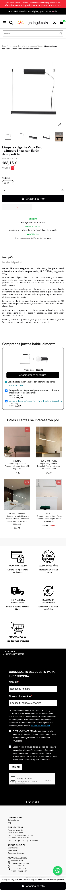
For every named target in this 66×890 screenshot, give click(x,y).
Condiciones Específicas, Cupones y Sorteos (23, 840)
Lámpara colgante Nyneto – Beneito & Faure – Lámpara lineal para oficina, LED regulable (17, 520)
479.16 (17, 473)
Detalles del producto (12, 262)
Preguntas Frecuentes (15, 830)
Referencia (6, 158)
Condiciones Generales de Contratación (22, 835)
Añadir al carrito (35, 198)
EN (55, 11)
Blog (9, 823)
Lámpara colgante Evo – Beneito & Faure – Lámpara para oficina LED (48, 466)
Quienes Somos (13, 820)
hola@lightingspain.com (20, 863)
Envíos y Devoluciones (15, 833)
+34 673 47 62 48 (17, 866)
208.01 (17, 528)
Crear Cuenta (13, 848)
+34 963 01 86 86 (18, 11)
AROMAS (17, 461)
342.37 (49, 473)
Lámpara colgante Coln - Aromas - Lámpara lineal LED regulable (17, 466)
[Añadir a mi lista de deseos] (17, 207)
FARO (48, 514)
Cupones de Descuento (16, 853)
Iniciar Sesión (12, 850)
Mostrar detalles (16, 385)
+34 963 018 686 (16, 860)
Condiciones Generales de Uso (18, 838)
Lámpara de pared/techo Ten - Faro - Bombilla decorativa (35, 401)
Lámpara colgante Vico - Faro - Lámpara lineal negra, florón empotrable (49, 519)
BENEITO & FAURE (49, 461)
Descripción (7, 257)
